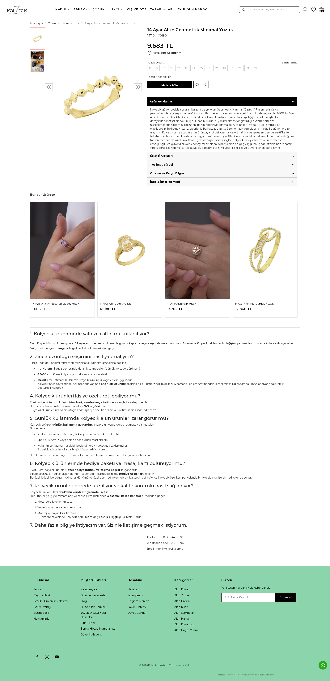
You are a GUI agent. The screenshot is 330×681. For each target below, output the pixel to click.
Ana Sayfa (36, 23)
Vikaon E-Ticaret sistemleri (240, 674)
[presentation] (49, 87)
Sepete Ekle (169, 84)
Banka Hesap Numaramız (98, 628)
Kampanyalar (89, 589)
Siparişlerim (135, 595)
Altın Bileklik (182, 601)
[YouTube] (56, 656)
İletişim (38, 589)
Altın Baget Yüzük (186, 630)
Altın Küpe (181, 607)
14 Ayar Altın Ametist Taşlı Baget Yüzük (55, 303)
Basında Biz (41, 612)
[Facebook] (37, 656)
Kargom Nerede (138, 601)
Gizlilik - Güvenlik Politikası (51, 601)
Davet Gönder (137, 612)
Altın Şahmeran (184, 612)
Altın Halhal (181, 618)
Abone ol (286, 597)
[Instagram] (47, 656)
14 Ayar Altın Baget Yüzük (115, 303)
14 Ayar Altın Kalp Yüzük (181, 303)
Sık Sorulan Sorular (93, 607)
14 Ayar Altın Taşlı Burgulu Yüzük (254, 303)
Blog (84, 601)
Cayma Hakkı (42, 595)
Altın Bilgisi (88, 623)
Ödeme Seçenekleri (94, 595)
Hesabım (134, 589)
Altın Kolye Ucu (184, 624)
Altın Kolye (181, 589)
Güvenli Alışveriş (91, 634)
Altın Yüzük (181, 595)
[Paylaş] (205, 84)
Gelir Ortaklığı (42, 607)
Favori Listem (137, 607)
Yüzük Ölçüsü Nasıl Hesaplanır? (93, 615)
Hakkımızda (41, 618)
